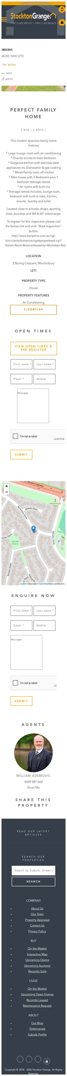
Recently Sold (37, 971)
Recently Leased (37, 1000)
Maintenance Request (37, 1006)
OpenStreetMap (46, 583)
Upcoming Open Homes (37, 994)
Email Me (33, 787)
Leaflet (23, 583)
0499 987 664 (33, 782)
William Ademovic (33, 776)
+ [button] (6, 486)
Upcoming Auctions (37, 966)
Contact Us (37, 925)
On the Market (37, 948)
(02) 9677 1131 (62, 9)
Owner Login (62, 22)
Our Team (37, 914)
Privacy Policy (37, 931)
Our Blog (37, 1023)
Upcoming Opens (37, 960)
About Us (37, 908)
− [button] (6, 492)
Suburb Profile (37, 1034)
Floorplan (33, 309)
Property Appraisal (37, 920)
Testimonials (37, 1029)
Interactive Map (37, 954)
